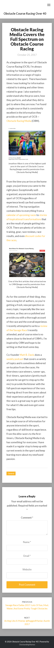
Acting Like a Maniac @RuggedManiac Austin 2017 (27, 621)
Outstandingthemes (27, 644)
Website (27, 569)
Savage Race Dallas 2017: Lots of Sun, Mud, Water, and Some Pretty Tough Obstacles (27, 605)
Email (27, 555)
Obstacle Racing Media (18, 120)
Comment (27, 517)
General (11, 473)
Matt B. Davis (27, 354)
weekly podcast (14, 358)
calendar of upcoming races (21, 215)
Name (27, 542)
